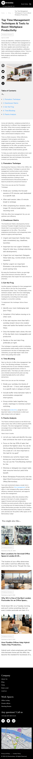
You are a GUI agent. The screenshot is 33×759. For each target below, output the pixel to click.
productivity (13, 410)
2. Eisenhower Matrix (10, 103)
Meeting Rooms (6, 706)
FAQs (3, 685)
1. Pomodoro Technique (11, 99)
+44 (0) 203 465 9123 (8, 716)
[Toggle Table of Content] (2, 94)
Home (3, 13)
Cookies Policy (17, 753)
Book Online (24, 4)
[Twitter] (2, 73)
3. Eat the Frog (8, 107)
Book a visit (5, 688)
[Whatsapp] (2, 85)
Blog (9, 13)
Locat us (4, 691)
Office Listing (5, 700)
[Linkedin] (2, 79)
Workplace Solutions (7, 34)
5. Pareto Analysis (9, 114)
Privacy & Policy (5, 753)
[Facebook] (2, 67)
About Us (4, 679)
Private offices (5, 703)
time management (19, 487)
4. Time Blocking (9, 111)
